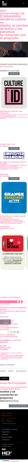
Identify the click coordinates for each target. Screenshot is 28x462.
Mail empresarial (21, 371)
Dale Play (4, 316)
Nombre (3, 371)
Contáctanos (6, 439)
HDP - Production (7, 421)
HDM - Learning (7, 415)
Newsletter (5, 434)
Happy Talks (6, 432)
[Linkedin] (3, 449)
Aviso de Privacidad (13, 383)
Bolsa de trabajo (7, 437)
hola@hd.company (7, 444)
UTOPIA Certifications (9, 423)
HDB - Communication (9, 418)
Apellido (10, 371)
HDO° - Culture (6, 413)
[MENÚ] (24, 3)
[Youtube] (5, 449)
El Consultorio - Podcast (9, 429)
